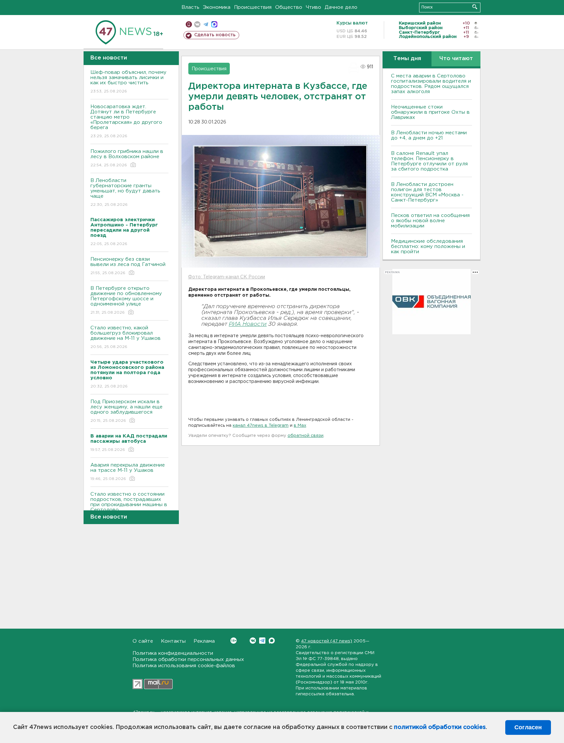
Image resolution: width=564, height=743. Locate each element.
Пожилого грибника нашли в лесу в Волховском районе (126, 158)
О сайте (143, 641)
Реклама (204, 641)
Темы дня (407, 58)
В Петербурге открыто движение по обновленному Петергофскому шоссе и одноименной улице (126, 300)
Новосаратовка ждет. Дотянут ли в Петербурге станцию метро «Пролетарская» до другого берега (126, 121)
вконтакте (197, 24)
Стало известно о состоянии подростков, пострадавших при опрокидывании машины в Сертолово (128, 506)
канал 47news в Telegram (261, 425)
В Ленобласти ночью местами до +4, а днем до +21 (429, 135)
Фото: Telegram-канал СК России (226, 277)
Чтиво (313, 7)
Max (272, 640)
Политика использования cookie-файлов (184, 666)
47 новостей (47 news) (326, 641)
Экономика (216, 7)
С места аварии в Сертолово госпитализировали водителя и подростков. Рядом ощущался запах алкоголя (431, 84)
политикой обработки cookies (440, 727)
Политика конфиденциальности (173, 653)
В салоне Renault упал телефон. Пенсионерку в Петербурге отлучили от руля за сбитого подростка (429, 161)
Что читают (456, 58)
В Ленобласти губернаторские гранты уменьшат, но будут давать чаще (125, 192)
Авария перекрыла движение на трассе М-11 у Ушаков (127, 472)
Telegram (262, 640)
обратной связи (305, 436)
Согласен (528, 727)
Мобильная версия (189, 24)
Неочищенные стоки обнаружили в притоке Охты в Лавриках (430, 112)
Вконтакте (253, 640)
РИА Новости (248, 324)
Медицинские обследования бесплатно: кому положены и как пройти (428, 246)
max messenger (214, 24)
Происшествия (253, 7)
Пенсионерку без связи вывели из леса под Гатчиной (127, 266)
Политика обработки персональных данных (188, 659)
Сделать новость (215, 35)
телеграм (206, 24)
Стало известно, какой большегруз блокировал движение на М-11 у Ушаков (125, 337)
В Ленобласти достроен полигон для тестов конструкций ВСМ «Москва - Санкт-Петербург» (427, 192)
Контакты (173, 641)
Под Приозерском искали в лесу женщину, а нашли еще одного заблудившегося (126, 411)
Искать (474, 6)
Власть (190, 7)
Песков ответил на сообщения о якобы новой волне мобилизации (430, 220)
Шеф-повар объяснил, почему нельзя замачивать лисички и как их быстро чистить (128, 81)
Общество (288, 7)
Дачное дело (341, 7)
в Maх (300, 425)
